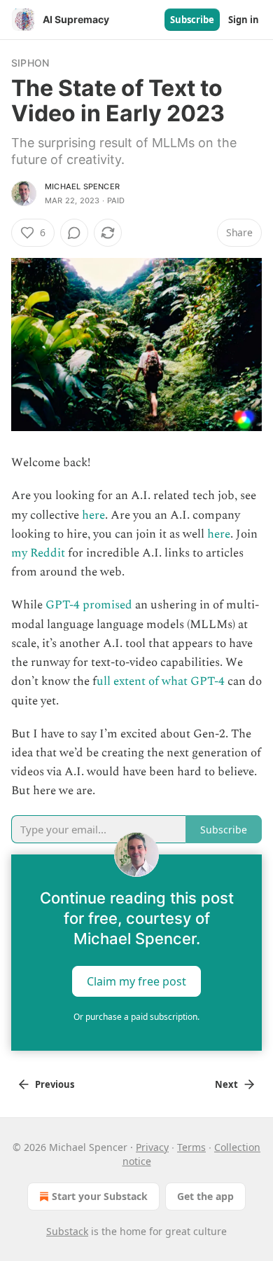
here (93, 515)
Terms (191, 1147)
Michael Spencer (82, 186)
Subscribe (192, 19)
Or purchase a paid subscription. (137, 1017)
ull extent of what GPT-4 (161, 681)
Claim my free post (136, 980)
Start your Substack (100, 1196)
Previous (54, 1084)
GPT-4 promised (89, 605)
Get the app (205, 1196)
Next (226, 1084)
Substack (67, 1231)
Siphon (30, 63)
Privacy (152, 1147)
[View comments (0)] (74, 233)
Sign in (243, 19)
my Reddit (38, 553)
